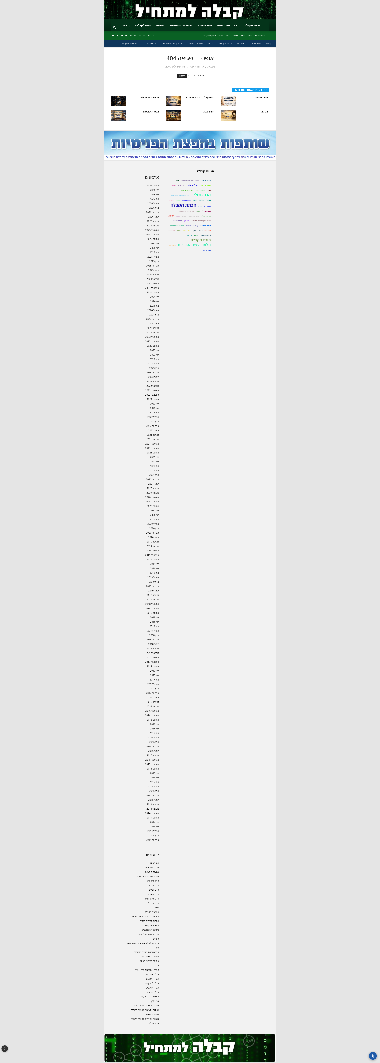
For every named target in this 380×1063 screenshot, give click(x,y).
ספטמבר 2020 (152, 501)
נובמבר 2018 (153, 599)
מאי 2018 (154, 626)
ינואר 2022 (153, 430)
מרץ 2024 (154, 314)
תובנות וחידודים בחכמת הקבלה (145, 1018)
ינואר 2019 (153, 590)
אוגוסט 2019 (153, 559)
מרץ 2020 (154, 528)
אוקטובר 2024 (152, 283)
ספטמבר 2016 (152, 715)
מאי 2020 (154, 519)
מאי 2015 (154, 781)
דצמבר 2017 (153, 648)
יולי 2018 (154, 617)
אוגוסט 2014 (153, 817)
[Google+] (148, 36)
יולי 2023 (154, 350)
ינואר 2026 (153, 216)
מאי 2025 (154, 252)
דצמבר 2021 (153, 434)
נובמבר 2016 (153, 706)
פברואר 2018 (152, 639)
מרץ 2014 (154, 835)
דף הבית (182, 76)
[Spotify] (122, 36)
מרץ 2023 (154, 368)
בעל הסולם (192, 185)
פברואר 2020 (152, 532)
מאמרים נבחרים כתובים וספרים (145, 916)
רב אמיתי (208, 231)
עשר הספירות (204, 25)
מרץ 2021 (154, 474)
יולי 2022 (154, 403)
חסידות (161, 25)
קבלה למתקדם (152, 978)
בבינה (250, 36)
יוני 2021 (154, 461)
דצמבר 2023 (153, 327)
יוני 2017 (154, 675)
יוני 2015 (154, 777)
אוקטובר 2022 (152, 390)
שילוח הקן (171, 231)
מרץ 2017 (154, 688)
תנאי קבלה (154, 1023)
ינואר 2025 (153, 270)
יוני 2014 (154, 826)
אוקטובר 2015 (152, 759)
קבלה (237, 25)
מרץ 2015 (154, 790)
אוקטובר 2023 (152, 336)
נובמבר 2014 (153, 808)
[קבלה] (190, 9)
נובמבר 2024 (153, 278)
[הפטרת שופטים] (118, 115)
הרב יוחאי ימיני (152, 894)
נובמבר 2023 (153, 332)
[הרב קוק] (228, 115)
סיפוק (171, 215)
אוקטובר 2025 (152, 230)
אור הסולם (154, 862)
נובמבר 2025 (153, 225)
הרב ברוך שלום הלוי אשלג (189, 190)
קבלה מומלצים (152, 987)
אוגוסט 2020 (153, 505)
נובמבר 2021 (153, 439)
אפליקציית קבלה (210, 36)
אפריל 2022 (153, 416)
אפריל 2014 (153, 830)
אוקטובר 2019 (152, 550)
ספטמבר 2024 (152, 287)
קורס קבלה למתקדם (150, 996)
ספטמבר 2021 (152, 448)
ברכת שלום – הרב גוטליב (147, 876)
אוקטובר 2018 (152, 603)
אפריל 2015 (153, 786)
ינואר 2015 (153, 799)
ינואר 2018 (153, 643)
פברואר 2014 (152, 839)
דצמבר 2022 (153, 381)
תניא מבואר (207, 250)
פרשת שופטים (262, 97)
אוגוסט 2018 (153, 612)
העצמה (203, 190)
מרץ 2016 (154, 741)
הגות (209, 190)
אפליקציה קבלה (129, 43)
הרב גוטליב (154, 889)
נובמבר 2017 (153, 652)
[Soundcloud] (126, 36)
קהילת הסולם (192, 225)
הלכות (211, 43)
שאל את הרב (255, 43)
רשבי (184, 231)
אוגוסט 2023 (153, 345)
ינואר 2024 (153, 323)
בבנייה (243, 36)
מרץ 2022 (154, 421)
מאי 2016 (154, 733)
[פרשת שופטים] (228, 101)
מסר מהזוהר (223, 25)
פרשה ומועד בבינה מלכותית (146, 952)
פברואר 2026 (152, 212)
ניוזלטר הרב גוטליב (150, 929)
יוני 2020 (154, 514)
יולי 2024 (154, 296)
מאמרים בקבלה (152, 911)
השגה (171, 201)
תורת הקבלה (201, 240)
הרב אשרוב (154, 885)
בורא (177, 181)
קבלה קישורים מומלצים (172, 43)
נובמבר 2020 (153, 492)
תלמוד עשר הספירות (194, 244)
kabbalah (206, 180)
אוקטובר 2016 (152, 710)
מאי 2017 (154, 679)
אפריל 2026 (153, 203)
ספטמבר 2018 (152, 608)
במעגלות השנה (152, 871)
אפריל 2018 (153, 630)
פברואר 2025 (152, 265)
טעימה (198, 211)
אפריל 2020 (153, 523)
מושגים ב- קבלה (151, 925)
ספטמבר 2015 (152, 764)
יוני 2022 (154, 408)
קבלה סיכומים (153, 992)
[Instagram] (139, 36)
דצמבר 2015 (153, 755)
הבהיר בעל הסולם (149, 97)
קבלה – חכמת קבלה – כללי (147, 969)
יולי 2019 (154, 563)
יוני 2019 (154, 568)
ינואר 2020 (153, 537)
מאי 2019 (154, 572)
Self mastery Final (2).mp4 (190, 181)
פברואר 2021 (152, 479)
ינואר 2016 (153, 750)
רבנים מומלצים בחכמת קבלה (146, 1005)
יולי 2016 (154, 724)
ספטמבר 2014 (152, 813)
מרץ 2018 (154, 635)
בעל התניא (181, 186)
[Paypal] (131, 36)
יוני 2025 (154, 247)
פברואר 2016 (152, 746)
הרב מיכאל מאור (151, 898)
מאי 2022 (154, 412)
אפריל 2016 (153, 737)
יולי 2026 (154, 189)
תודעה (189, 235)
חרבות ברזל (153, 903)
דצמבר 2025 (153, 221)
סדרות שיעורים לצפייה (148, 934)
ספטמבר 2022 (152, 394)
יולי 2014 (154, 822)
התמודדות (207, 206)
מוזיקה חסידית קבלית (149, 920)
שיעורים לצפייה (152, 1014)
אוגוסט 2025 (153, 238)
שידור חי (187, 25)
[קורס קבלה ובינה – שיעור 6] (173, 101)
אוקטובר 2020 (152, 497)
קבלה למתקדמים (151, 983)
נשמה (178, 216)
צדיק (186, 220)
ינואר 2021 (153, 483)
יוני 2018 (154, 621)
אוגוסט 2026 (153, 185)
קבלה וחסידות (152, 974)
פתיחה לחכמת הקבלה (149, 956)
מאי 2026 (154, 198)
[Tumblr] (117, 36)
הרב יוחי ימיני (186, 201)
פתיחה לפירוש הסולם (149, 960)
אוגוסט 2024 (153, 292)
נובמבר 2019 (153, 546)
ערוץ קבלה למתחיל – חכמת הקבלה (143, 943)
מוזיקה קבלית (206, 216)
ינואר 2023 (153, 376)
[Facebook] (153, 36)
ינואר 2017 (153, 697)
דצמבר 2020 (153, 488)
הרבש (178, 201)
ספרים (156, 938)
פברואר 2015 (152, 795)
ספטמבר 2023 (152, 341)
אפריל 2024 (153, 310)
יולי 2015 (154, 773)
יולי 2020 (154, 510)
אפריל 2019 (153, 577)
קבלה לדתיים (177, 221)
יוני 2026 (154, 194)
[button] (114, 26)
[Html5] (144, 36)
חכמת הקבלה (252, 25)
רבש (189, 231)
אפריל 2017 (153, 684)
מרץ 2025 (154, 261)
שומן (178, 231)
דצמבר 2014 (153, 804)
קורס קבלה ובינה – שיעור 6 (200, 97)
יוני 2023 (154, 354)
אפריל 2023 (153, 363)
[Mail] (135, 36)
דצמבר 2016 (153, 701)
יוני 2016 (154, 728)
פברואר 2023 (152, 372)
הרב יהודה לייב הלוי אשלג (180, 196)
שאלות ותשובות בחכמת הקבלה (145, 1009)
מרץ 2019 (154, 581)
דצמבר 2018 (153, 595)
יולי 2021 (154, 457)
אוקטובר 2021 (152, 443)
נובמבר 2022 (153, 385)
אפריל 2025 (153, 256)
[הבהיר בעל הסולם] (118, 101)
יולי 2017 (154, 670)
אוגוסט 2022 (153, 399)
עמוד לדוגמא (260, 36)
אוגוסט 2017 (153, 666)
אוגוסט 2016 (153, 719)
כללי (157, 907)
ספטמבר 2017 (152, 661)
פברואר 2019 (152, 586)
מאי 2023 (154, 359)
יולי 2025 (154, 243)
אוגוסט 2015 (153, 768)
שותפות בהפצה (196, 43)
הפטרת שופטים (151, 111)
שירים (196, 236)
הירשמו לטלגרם (149, 43)
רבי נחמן (155, 1000)
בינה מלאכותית (152, 867)
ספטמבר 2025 (152, 234)
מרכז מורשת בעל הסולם (190, 216)
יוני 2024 (154, 301)
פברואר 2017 (152, 692)
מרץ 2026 (154, 207)
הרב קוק (265, 111)
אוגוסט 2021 (153, 452)
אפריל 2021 (153, 470)
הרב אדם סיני (153, 880)
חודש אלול (208, 111)
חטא (200, 206)
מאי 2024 (154, 305)
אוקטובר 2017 (152, 657)
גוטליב (173, 186)
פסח (157, 947)
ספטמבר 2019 (152, 554)
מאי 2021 (154, 465)
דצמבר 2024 (153, 274)
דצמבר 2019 (153, 541)
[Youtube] (113, 36)
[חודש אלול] (173, 115)
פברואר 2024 (152, 319)
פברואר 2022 (152, 425)
